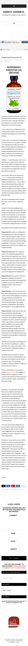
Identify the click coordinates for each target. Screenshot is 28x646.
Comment (13, 515)
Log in (17, 642)
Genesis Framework (16, 640)
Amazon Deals (14, 489)
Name (13, 533)
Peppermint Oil (11, 372)
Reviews (20, 489)
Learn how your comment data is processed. (14, 567)
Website (13, 549)
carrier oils (4, 177)
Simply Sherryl (14, 12)
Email (13, 541)
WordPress (12, 642)
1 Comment (6, 61)
